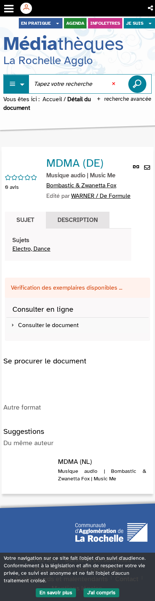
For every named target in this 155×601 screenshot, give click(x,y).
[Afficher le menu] (9, 8)
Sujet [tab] (25, 220)
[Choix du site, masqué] (57, 23)
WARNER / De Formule (101, 196)
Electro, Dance (31, 249)
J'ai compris (101, 592)
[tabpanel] (68, 244)
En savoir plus (56, 592)
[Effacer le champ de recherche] (114, 84)
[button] (151, 8)
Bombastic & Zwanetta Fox (81, 185)
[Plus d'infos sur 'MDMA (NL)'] (30, 465)
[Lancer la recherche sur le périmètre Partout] (137, 84)
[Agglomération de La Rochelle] (111, 532)
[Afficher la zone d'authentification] (29, 8)
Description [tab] (78, 220)
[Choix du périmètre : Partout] (16, 84)
